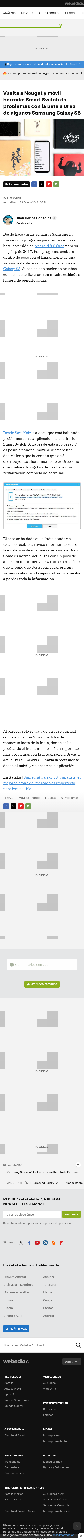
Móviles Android (29, 798)
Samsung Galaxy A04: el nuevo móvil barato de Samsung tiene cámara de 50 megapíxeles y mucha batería (44, 1172)
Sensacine (50, 1409)
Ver (44, 984)
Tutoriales (50, 1284)
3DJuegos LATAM (53, 1494)
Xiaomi (8, 1308)
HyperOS (48, 73)
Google (48, 1300)
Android (32, 73)
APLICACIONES (49, 13)
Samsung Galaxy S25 (46, 1183)
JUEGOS (69, 13)
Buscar (78, 1345)
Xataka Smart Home (17, 1400)
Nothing (65, 73)
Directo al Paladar (15, 1435)
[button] (36, 217)
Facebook (34, 184)
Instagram (45, 1242)
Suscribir (71, 1214)
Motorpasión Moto (55, 1441)
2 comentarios (18, 184)
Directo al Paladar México (20, 1511)
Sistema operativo (16, 1292)
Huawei (9, 1300)
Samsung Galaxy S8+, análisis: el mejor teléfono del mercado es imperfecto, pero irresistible (42, 783)
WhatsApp (14, 73)
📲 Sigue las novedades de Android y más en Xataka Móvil (40, 64)
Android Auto (13, 1316)
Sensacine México (55, 1499)
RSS (53, 1242)
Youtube (37, 1242)
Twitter (41, 184)
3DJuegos (49, 1383)
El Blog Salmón (52, 1461)
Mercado (49, 1292)
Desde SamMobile (18, 432)
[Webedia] (74, 3)
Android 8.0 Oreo (49, 245)
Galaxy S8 (11, 268)
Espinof (48, 1415)
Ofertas (48, 1308)
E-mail (56, 184)
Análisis (48, 1277)
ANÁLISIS (9, 13)
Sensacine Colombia (56, 1505)
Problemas (71, 798)
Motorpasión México (56, 1511)
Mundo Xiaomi (13, 1406)
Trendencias (12, 1461)
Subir (69, 1361)
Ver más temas (16, 1329)
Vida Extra (49, 1388)
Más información (63, 1535)
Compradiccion (14, 1473)
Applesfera (11, 1394)
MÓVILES (27, 13)
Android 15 (50, 1316)
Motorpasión (51, 1435)
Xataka (8, 1383)
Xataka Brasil (12, 1499)
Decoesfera (11, 1467)
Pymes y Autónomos (56, 1467)
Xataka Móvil (12, 1388)
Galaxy (52, 798)
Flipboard (49, 184)
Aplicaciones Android (18, 1284)
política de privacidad (58, 1223)
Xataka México (13, 1494)
